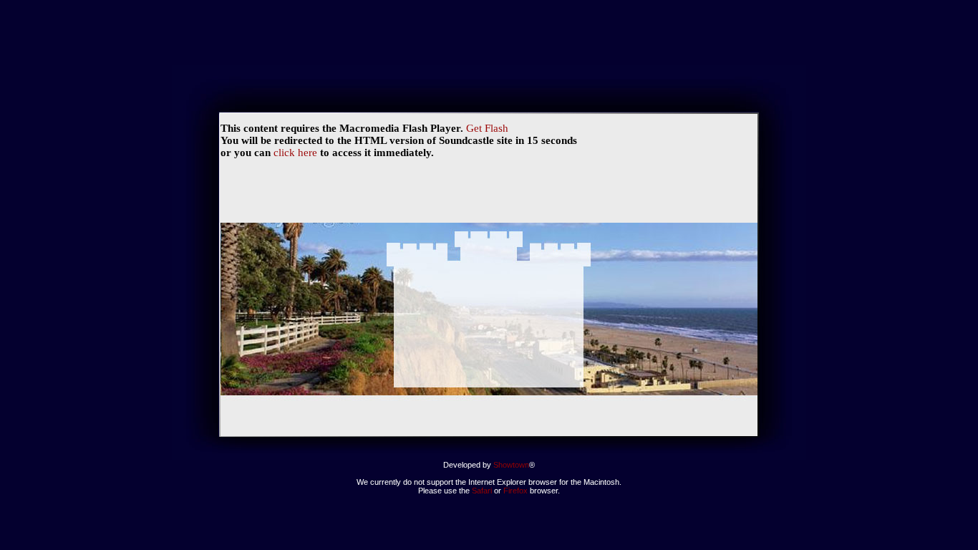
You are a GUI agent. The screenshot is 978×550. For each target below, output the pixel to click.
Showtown (511, 464)
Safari (482, 490)
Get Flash (487, 128)
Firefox (516, 490)
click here (295, 152)
